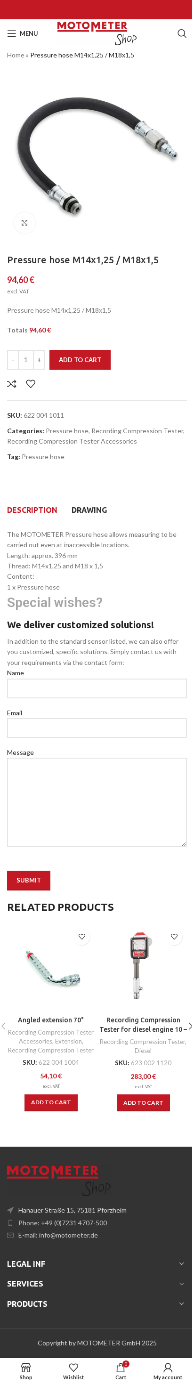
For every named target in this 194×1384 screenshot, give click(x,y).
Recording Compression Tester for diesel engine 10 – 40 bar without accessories (143, 1029)
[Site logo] (97, 33)
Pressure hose (67, 431)
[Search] (182, 33)
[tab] (32, 510)
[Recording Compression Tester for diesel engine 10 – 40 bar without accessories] (143, 968)
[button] (51, 1102)
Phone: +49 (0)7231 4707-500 (62, 1223)
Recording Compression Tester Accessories (72, 441)
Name (15, 673)
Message (20, 752)
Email (14, 713)
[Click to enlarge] (24, 223)
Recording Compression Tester (137, 431)
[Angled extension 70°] (51, 968)
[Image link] (59, 1180)
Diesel (143, 1050)
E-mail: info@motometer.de (58, 1235)
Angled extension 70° (51, 1020)
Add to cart (80, 360)
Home (15, 55)
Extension (68, 1041)
